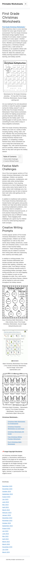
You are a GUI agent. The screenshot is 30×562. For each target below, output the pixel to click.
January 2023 (6, 515)
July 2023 (5, 499)
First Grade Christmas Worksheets (13, 27)
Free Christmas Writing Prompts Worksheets (15, 438)
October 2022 (6, 523)
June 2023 (5, 502)
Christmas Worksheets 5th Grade (16, 433)
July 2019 (5, 549)
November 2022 (7, 520)
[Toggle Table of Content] (19, 156)
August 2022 (6, 528)
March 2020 (6, 544)
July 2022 (5, 531)
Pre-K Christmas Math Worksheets (14, 443)
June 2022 (5, 534)
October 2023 (6, 491)
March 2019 (6, 552)
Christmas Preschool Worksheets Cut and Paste (16, 427)
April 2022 (5, 539)
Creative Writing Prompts (11, 161)
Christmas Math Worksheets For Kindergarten (16, 422)
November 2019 (7, 547)
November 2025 (7, 489)
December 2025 (7, 486)
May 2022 (5, 536)
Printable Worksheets (12, 4)
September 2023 (7, 494)
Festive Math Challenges (11, 159)
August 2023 (6, 497)
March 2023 (6, 510)
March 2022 (6, 541)
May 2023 (5, 504)
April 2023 (5, 507)
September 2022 (7, 526)
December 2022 (7, 518)
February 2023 (6, 512)
